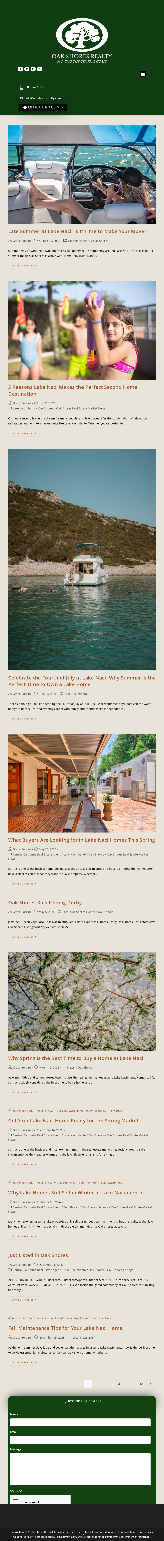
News (71, 1067)
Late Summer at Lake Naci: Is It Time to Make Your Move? (77, 231)
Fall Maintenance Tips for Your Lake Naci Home (65, 1328)
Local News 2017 (84, 1337)
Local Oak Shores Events (79, 912)
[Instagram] (39, 69)
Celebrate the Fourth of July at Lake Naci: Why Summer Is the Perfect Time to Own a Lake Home (82, 681)
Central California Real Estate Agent (37, 854)
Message (17, 1449)
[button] (143, 74)
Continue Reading (26, 264)
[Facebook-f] (20, 69)
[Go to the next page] (150, 1384)
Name (15, 1414)
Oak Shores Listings (95, 1207)
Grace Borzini (22, 241)
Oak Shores (100, 241)
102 (140, 1383)
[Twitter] (26, 69)
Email (15, 1432)
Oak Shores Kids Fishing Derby (45, 902)
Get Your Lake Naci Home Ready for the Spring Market (73, 1120)
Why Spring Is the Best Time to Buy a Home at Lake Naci (75, 1058)
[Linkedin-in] (33, 69)
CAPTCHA (16, 1490)
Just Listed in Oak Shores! (39, 1255)
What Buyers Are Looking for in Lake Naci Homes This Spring (81, 840)
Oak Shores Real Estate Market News (80, 408)
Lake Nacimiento (79, 241)
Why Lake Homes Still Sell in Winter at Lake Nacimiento (75, 1192)
